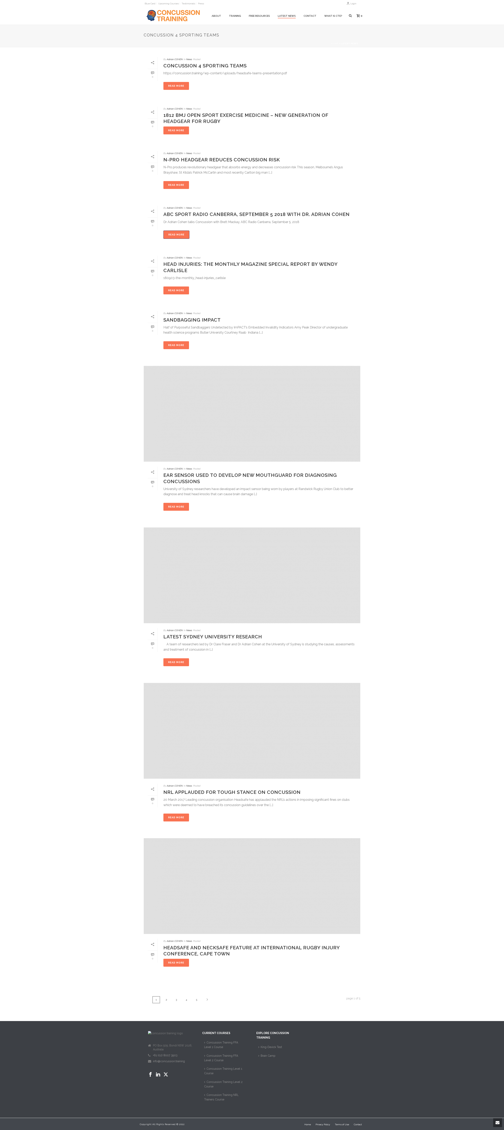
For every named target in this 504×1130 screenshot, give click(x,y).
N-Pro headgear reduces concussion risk (221, 160)
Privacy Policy (323, 1124)
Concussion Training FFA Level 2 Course (221, 1058)
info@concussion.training (169, 1061)
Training (235, 15)
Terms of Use (342, 1124)
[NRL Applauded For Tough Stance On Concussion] (252, 731)
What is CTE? (333, 15)
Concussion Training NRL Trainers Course (221, 1097)
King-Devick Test (271, 1047)
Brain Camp (268, 1055)
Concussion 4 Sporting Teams (205, 66)
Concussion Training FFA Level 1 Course (221, 1045)
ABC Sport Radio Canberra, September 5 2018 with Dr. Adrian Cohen (256, 214)
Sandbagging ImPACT (192, 320)
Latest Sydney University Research (212, 637)
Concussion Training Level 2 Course (223, 1084)
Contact (310, 15)
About (216, 15)
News (189, 59)
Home (334, 43)
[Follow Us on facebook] (150, 1074)
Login (353, 3)
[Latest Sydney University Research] (252, 575)
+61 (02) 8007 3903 (165, 1055)
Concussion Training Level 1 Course (223, 1071)
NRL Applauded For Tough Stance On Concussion (232, 792)
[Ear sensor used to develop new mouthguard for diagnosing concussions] (252, 414)
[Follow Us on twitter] (165, 1074)
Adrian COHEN (175, 59)
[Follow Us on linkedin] (158, 1074)
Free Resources (259, 15)
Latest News (287, 15)
